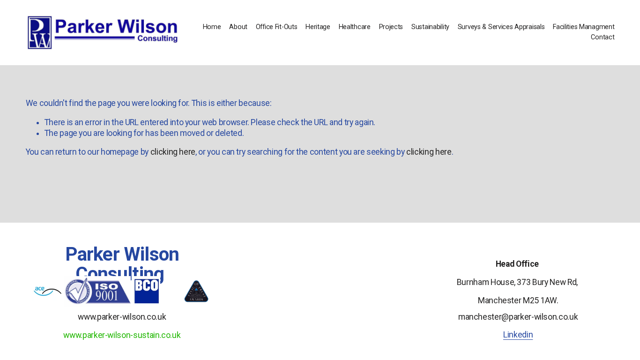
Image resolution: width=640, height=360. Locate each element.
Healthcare (355, 27)
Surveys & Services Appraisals (501, 27)
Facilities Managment (583, 27)
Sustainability (430, 27)
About (238, 27)
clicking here (172, 152)
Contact (602, 37)
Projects (391, 27)
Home (212, 27)
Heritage (317, 27)
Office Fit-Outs (277, 27)
